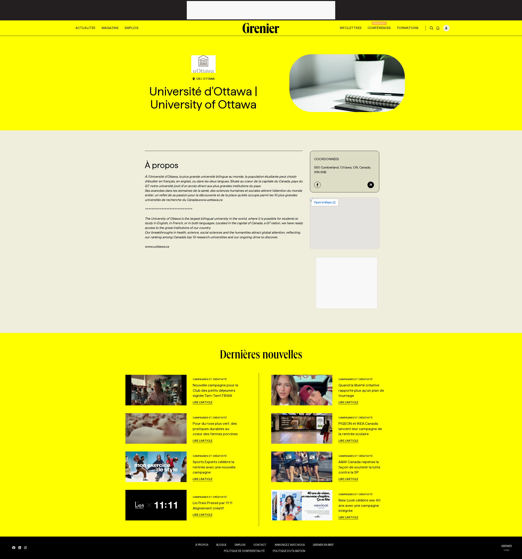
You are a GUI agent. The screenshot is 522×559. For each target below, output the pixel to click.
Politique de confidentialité (244, 550)
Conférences (379, 28)
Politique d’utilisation (289, 550)
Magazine (110, 28)
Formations (408, 28)
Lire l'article (202, 402)
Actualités (85, 28)
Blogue (221, 544)
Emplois (131, 28)
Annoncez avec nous (290, 544)
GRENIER (506, 546)
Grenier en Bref (323, 544)
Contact (260, 544)
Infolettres (351, 28)
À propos (201, 544)
